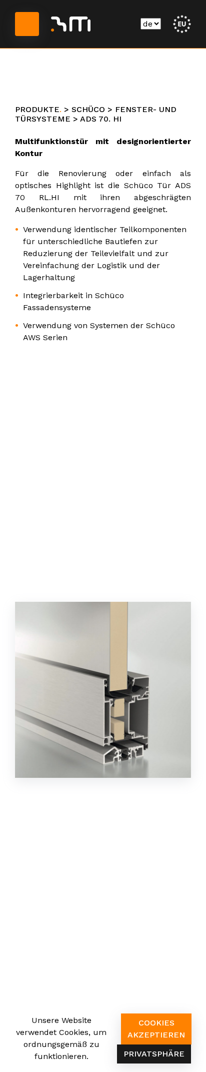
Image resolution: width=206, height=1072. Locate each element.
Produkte (37, 109)
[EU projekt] (182, 23)
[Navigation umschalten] (27, 24)
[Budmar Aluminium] (70, 24)
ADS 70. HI (101, 119)
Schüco (88, 109)
